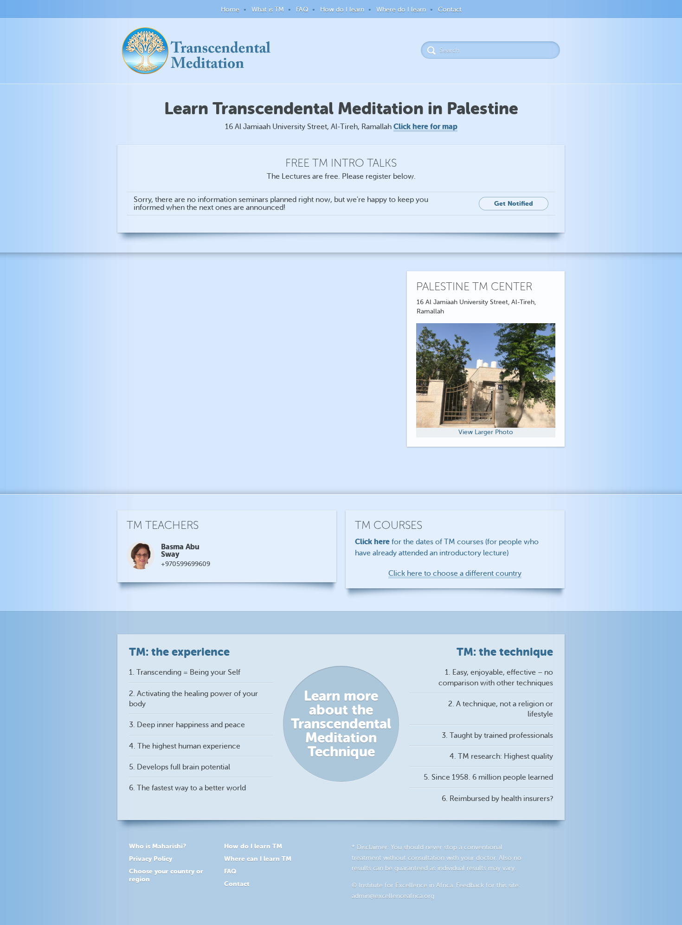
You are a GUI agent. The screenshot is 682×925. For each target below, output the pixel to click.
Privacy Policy (150, 858)
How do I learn (342, 9)
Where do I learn (401, 9)
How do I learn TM (253, 846)
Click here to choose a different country (454, 573)
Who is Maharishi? (157, 846)
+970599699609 (185, 563)
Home (230, 9)
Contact (450, 9)
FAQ (302, 9)
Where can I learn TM (257, 858)
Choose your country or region (166, 875)
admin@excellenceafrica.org (393, 895)
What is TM (267, 9)
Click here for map (425, 126)
